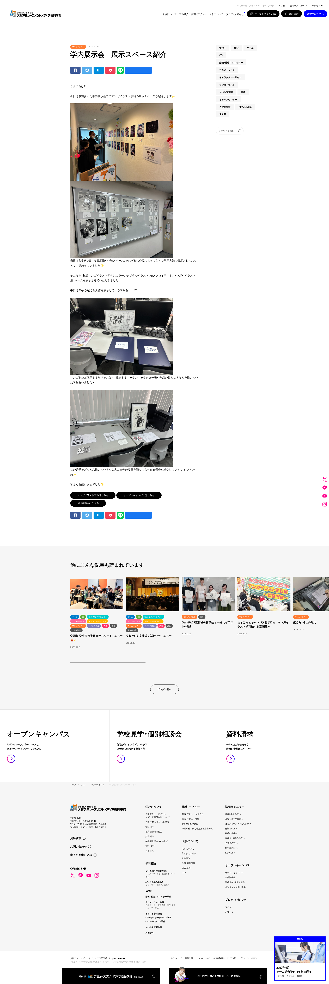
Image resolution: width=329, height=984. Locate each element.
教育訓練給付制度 (153, 831)
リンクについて (203, 958)
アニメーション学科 (154, 902)
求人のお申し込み (81, 855)
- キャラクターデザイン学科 (158, 917)
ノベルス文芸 (226, 92)
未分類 (222, 114)
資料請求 (75, 838)
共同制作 (149, 836)
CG (221, 55)
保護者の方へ (231, 828)
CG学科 (149, 890)
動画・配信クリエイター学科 (158, 896)
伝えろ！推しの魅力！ (305, 622)
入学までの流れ (189, 853)
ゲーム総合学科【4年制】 (156, 870)
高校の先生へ (231, 833)
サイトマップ (175, 958)
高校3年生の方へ (233, 814)
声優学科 (149, 932)
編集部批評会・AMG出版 (156, 841)
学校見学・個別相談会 (235, 882)
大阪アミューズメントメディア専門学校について (157, 815)
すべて (222, 47)
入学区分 (186, 858)
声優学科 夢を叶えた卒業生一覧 (197, 828)
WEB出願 (186, 867)
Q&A (184, 872)
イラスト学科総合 (153, 913)
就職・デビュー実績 (190, 818)
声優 (243, 92)
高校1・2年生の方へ (234, 818)
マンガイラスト (78, 46)
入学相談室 (224, 106)
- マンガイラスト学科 (155, 921)
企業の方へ (230, 852)
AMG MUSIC (245, 106)
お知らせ (229, 911)
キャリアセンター (228, 99)
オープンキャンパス (234, 872)
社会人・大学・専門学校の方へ (238, 823)
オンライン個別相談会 (235, 887)
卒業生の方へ (231, 842)
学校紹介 (149, 826)
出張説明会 (230, 877)
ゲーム (250, 47)
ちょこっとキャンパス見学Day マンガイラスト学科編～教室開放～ (263, 624)
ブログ (228, 907)
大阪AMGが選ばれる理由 (157, 821)
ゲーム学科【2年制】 (154, 882)
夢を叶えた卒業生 (190, 823)
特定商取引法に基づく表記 (225, 958)
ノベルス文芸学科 (153, 927)
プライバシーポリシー (249, 958)
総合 (236, 47)
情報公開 (189, 958)
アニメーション (227, 69)
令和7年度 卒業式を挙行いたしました (149, 636)
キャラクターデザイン (230, 77)
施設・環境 (150, 845)
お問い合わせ (78, 846)
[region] (164, 620)
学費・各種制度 (188, 862)
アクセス (283, 5)
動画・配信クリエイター (231, 62)
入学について (188, 848)
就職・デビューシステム (192, 814)
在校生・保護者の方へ (235, 838)
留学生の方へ (231, 847)
